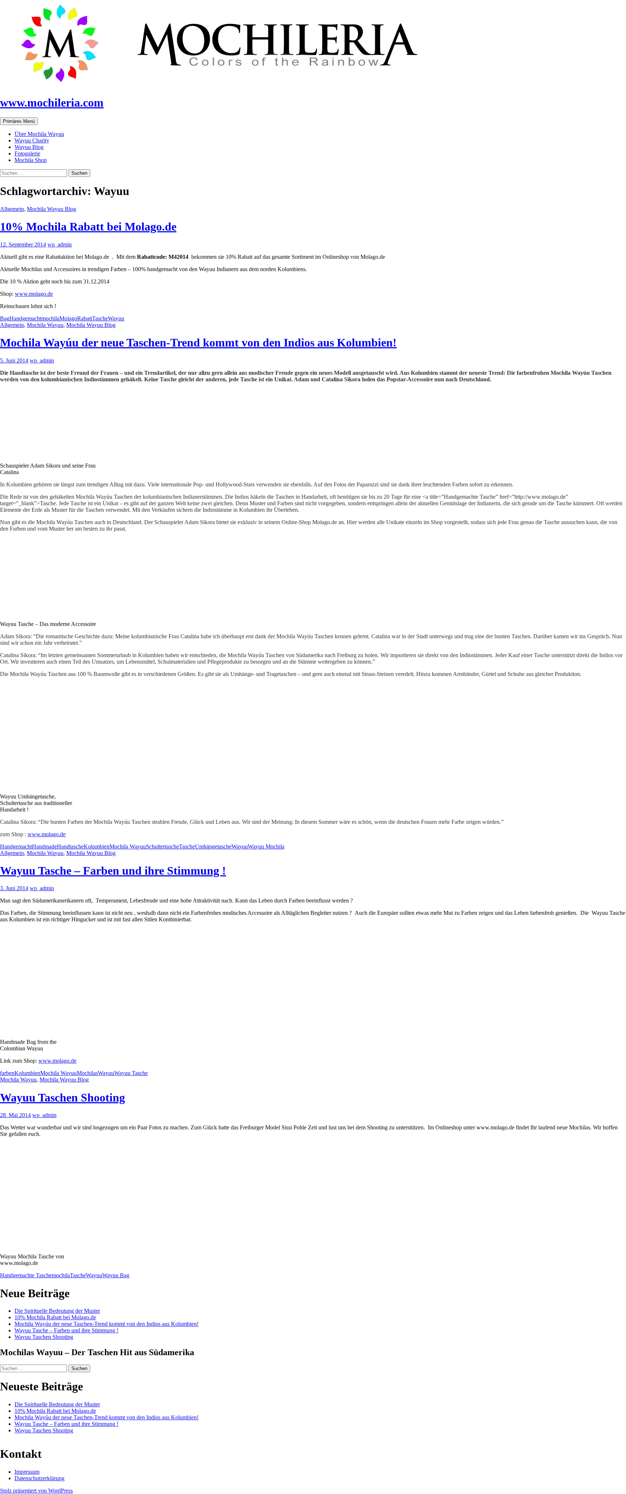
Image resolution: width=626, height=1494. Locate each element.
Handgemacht (25, 318)
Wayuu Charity (31, 140)
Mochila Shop (30, 160)
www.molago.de (34, 294)
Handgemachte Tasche (26, 1275)
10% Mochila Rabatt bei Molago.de (88, 226)
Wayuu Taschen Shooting (62, 1097)
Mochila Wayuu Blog (51, 209)
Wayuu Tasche (131, 1073)
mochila (50, 318)
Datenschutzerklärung (39, 1478)
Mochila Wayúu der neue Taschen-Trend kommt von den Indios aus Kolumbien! (198, 342)
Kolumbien (96, 846)
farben (7, 1073)
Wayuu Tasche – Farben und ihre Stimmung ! (113, 870)
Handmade (44, 846)
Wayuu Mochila (266, 846)
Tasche (100, 318)
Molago (68, 318)
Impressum (26, 1472)
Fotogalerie (27, 153)
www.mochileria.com (52, 102)
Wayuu (116, 318)
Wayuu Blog (28, 147)
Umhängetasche (213, 846)
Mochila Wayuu (45, 325)
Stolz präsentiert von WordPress (36, 1490)
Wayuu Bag (115, 1275)
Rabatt (84, 318)
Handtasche (70, 846)
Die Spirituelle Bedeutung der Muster (57, 1311)
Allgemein (12, 209)
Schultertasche (162, 846)
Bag (4, 318)
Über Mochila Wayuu (39, 134)
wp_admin (59, 244)
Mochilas (87, 1073)
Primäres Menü (19, 121)
